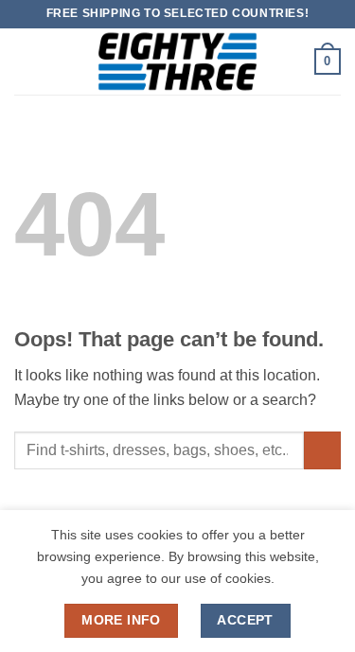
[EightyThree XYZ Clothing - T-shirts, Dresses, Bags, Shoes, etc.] (178, 61)
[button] (25, 61)
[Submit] (322, 450)
